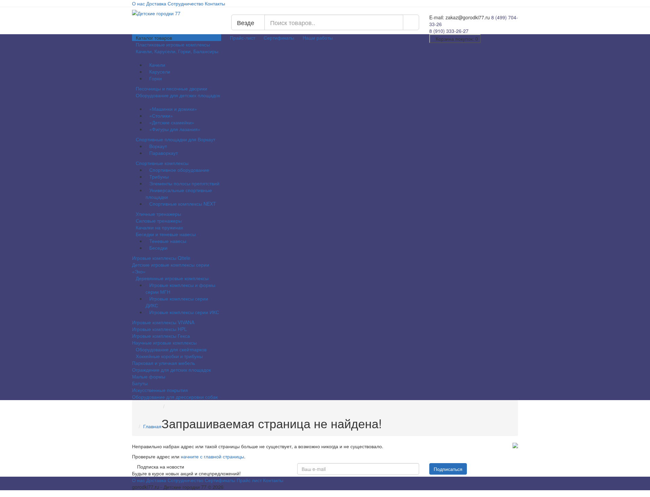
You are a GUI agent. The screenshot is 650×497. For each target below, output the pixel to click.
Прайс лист (249, 480)
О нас (138, 3)
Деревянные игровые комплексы (173, 278)
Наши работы (318, 37)
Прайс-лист (242, 37)
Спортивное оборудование (179, 169)
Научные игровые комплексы (164, 342)
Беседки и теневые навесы (166, 234)
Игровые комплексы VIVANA (163, 322)
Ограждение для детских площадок (171, 369)
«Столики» (161, 115)
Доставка (156, 3)
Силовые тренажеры (159, 220)
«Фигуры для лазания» (174, 129)
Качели (157, 64)
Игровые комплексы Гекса (161, 335)
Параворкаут (163, 152)
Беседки (158, 247)
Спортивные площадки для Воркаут (176, 139)
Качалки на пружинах (159, 227)
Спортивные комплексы (163, 163)
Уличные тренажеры (158, 213)
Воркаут (158, 146)
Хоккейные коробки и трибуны (169, 356)
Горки (155, 78)
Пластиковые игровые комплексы (173, 44)
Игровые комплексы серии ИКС (184, 312)
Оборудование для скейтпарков (171, 349)
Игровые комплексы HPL (159, 329)
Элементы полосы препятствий (184, 183)
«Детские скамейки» (171, 122)
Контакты (215, 3)
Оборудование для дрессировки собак (175, 396)
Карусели (159, 71)
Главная (152, 426)
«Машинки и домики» (173, 108)
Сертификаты (279, 37)
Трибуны (159, 176)
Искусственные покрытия (160, 390)
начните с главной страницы (212, 456)
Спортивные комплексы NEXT (182, 203)
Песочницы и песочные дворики (171, 88)
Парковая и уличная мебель (163, 362)
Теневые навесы (167, 240)
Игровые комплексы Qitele (161, 257)
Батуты (140, 383)
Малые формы (148, 376)
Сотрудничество (185, 3)
